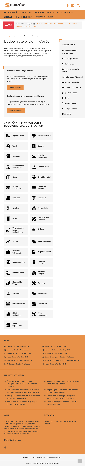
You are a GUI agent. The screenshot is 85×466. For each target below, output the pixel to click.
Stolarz (15, 241)
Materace (16, 198)
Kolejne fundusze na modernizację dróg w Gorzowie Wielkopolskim (22, 403)
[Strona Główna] (5, 12)
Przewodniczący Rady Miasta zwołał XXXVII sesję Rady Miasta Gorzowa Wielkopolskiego (23, 391)
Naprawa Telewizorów (17, 252)
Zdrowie (67, 114)
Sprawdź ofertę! (15, 87)
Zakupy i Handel (70, 109)
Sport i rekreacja (70, 93)
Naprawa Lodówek (41, 262)
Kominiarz (42, 198)
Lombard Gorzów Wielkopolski (18, 350)
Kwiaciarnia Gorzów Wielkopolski (57, 350)
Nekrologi (68, 12)
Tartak (14, 146)
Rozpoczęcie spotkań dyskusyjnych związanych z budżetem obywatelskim (64, 382)
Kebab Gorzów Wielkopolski (55, 364)
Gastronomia (69, 64)
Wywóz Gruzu (18, 136)
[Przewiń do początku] (80, 461)
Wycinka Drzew (44, 136)
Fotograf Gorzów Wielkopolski (56, 353)
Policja (23, 12)
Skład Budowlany (16, 314)
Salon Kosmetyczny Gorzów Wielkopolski (60, 357)
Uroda (66, 98)
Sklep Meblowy (18, 304)
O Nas (33, 457)
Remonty (41, 283)
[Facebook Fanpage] (67, 5)
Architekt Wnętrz (41, 273)
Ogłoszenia (39, 12)
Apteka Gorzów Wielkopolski (55, 346)
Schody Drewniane (42, 156)
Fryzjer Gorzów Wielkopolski (17, 357)
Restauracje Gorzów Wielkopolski (19, 364)
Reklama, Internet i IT (72, 87)
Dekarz (41, 229)
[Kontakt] (72, 5)
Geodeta (15, 208)
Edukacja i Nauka (71, 59)
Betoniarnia (42, 293)
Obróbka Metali (44, 177)
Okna (14, 177)
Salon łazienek (18, 273)
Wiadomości (13, 12)
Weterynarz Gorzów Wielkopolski (19, 353)
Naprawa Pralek (44, 252)
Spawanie (16, 156)
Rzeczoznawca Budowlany (18, 167)
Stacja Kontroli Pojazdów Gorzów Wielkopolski (62, 360)
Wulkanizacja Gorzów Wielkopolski (19, 360)
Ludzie (50, 17)
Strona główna (8, 36)
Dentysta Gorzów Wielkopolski (18, 346)
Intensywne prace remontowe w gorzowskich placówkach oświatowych (23, 397)
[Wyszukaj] (78, 5)
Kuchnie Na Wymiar (17, 283)
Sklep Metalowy (44, 241)
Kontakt (47, 424)
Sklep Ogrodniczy (17, 324)
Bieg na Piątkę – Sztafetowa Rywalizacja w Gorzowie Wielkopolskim (62, 391)
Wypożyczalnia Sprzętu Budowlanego (18, 230)
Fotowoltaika (43, 208)
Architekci (16, 293)
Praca (48, 12)
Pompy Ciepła (43, 167)
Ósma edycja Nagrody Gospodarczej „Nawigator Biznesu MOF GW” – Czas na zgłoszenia (22, 383)
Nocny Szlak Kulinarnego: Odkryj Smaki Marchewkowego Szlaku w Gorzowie (61, 397)
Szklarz (41, 146)
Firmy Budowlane (42, 314)
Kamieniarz (42, 304)
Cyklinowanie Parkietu (43, 218)
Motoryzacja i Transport (73, 77)
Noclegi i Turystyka (71, 82)
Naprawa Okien (18, 262)
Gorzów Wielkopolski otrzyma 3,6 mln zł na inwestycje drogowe (62, 403)
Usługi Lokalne (70, 103)
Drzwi (14, 218)
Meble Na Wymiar (42, 187)
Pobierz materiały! (16, 110)
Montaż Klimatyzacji (17, 187)
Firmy (30, 12)
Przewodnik (41, 17)
